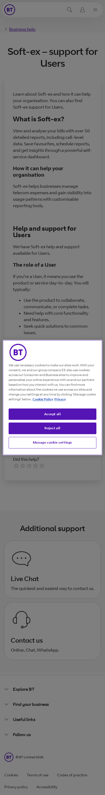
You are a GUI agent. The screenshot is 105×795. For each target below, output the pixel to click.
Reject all (52, 428)
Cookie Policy (43, 399)
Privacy (60, 399)
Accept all (52, 414)
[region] (53, 397)
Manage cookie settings (52, 442)
